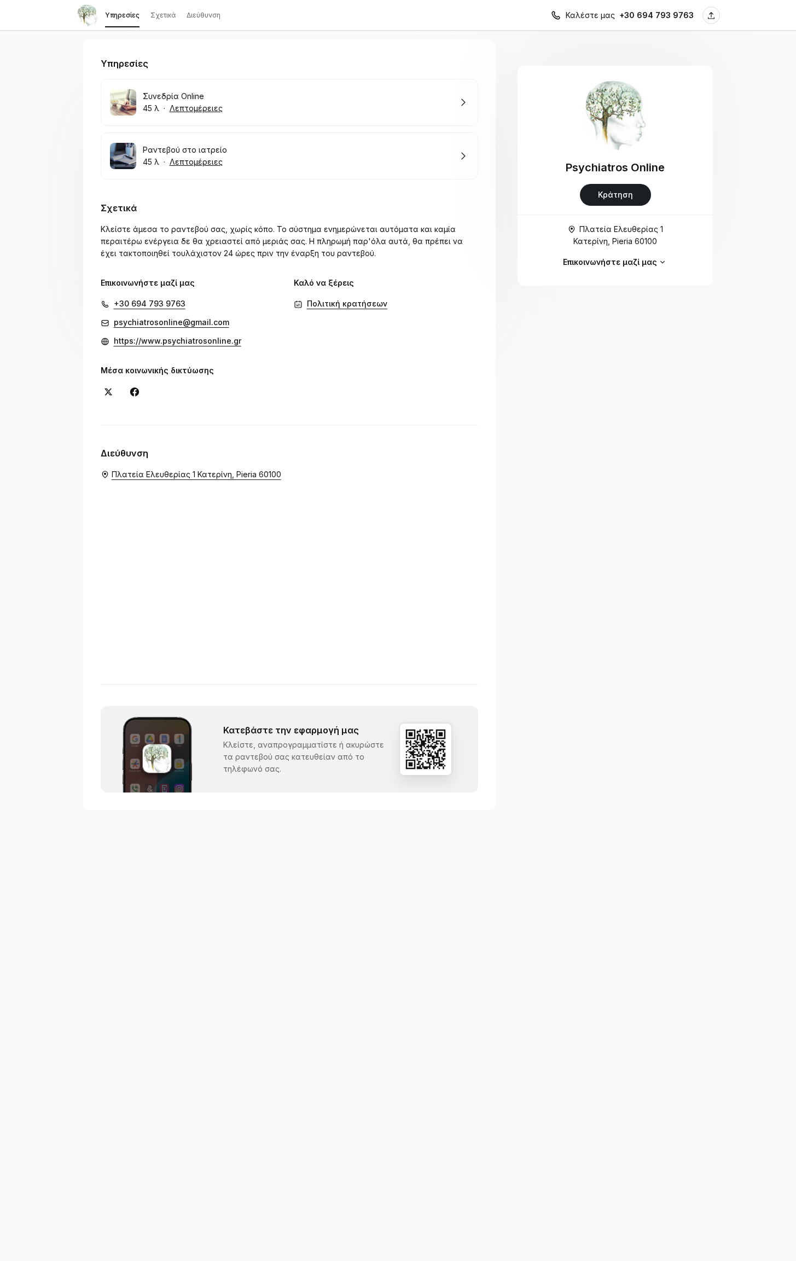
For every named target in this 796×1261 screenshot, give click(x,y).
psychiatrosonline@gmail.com (171, 322)
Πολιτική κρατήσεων (347, 303)
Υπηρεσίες (122, 15)
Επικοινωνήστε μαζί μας (610, 262)
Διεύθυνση (203, 15)
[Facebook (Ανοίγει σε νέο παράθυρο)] (135, 392)
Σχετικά (163, 15)
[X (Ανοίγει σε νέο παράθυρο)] (108, 392)
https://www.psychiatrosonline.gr (177, 340)
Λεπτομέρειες (196, 108)
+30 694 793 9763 (656, 15)
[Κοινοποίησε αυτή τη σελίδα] (711, 15)
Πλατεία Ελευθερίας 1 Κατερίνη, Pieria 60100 (618, 235)
